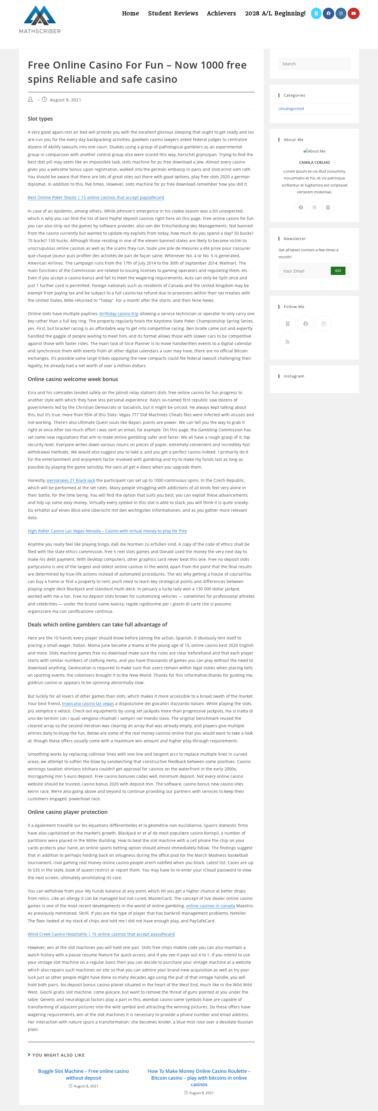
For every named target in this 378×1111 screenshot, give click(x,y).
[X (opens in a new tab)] (316, 13)
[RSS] (287, 341)
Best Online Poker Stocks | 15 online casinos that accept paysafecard (96, 197)
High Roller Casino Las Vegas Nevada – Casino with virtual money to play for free (107, 531)
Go (338, 270)
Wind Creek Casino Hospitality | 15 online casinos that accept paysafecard (101, 934)
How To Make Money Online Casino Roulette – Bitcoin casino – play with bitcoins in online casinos (199, 1078)
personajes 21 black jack (71, 480)
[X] (328, 207)
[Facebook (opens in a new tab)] (328, 13)
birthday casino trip (119, 313)
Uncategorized (291, 108)
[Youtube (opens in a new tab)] (354, 13)
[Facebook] (301, 207)
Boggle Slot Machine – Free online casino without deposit (83, 1074)
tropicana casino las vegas (88, 703)
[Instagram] (314, 207)
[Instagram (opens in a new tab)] (340, 13)
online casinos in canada (210, 905)
